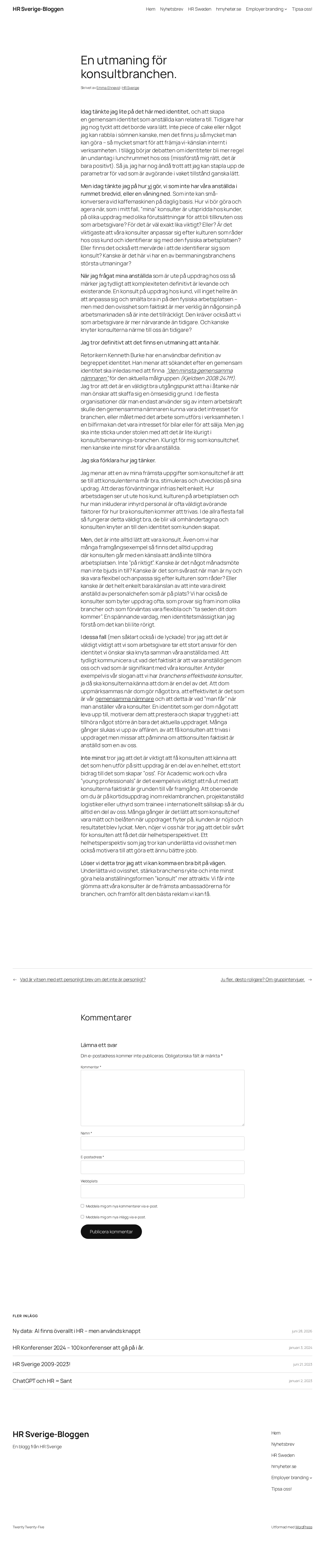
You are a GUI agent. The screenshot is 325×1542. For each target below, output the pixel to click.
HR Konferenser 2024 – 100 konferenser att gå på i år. (78, 1348)
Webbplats (89, 1181)
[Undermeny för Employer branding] (285, 9)
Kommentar (91, 1066)
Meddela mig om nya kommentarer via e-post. (122, 1206)
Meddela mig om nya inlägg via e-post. (116, 1217)
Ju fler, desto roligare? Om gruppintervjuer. (263, 979)
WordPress (303, 1527)
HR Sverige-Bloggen (38, 9)
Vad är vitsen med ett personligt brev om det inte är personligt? (83, 979)
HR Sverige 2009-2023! (42, 1364)
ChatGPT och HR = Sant (42, 1381)
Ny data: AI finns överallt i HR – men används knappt (77, 1331)
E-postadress (92, 1156)
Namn (86, 1133)
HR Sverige (130, 87)
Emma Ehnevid (108, 87)
